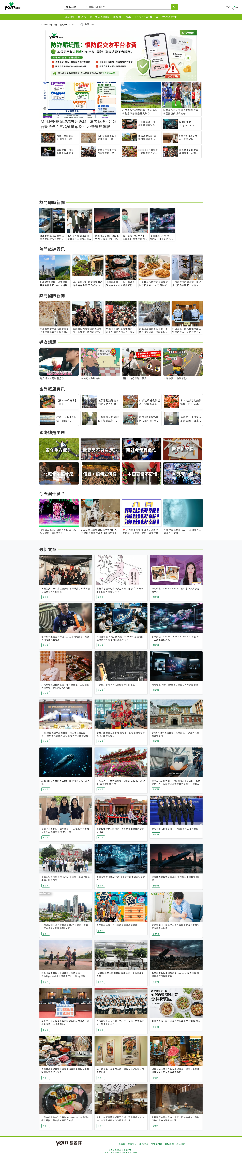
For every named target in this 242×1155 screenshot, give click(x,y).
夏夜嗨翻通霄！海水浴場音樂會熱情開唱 (117, 925)
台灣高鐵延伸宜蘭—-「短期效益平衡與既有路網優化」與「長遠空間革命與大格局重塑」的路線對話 (176, 783)
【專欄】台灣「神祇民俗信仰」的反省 (116, 684)
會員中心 (132, 1143)
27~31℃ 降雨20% (81, 24)
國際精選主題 (52, 432)
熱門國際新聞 (52, 295)
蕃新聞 (69, 17)
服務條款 (143, 1143)
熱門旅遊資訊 (52, 249)
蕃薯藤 (12, 6)
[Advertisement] (115, 179)
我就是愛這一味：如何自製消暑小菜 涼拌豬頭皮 (176, 1021)
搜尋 (128, 17)
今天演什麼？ (52, 493)
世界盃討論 (169, 17)
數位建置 (169, 1143)
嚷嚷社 (117, 17)
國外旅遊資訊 (52, 388)
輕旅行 (82, 17)
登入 (228, 6)
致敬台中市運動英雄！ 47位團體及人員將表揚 (175, 829)
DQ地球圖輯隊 (99, 17)
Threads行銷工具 (147, 17)
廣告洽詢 (181, 1143)
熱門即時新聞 (52, 202)
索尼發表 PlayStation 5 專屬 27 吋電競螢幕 (175, 684)
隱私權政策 (156, 1143)
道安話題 (47, 342)
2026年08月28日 (48, 24)
